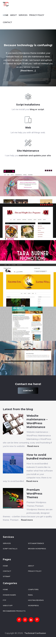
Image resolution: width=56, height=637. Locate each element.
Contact (28, 390)
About (31, 566)
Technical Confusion (35, 633)
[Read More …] (28, 70)
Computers (33, 589)
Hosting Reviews (36, 600)
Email (30, 595)
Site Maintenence (36, 543)
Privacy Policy (34, 571)
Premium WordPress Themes (34, 493)
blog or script (37, 109)
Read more (33, 446)
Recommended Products (14, 611)
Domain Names (9, 595)
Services (7, 543)
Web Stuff (8, 605)
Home (5, 566)
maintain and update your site (35, 155)
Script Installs (10, 549)
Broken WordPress (37, 549)
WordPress (33, 605)
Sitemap (6, 576)
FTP (4, 600)
